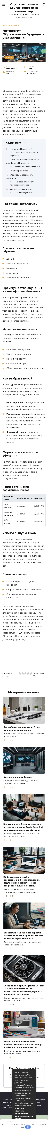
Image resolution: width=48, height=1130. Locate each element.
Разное (9, 57)
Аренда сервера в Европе (17, 777)
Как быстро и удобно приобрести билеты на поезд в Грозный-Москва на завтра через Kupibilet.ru (23, 936)
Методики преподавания (27, 167)
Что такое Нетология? (21, 149)
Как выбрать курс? (19, 171)
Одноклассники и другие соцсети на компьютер (24, 7)
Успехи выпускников (21, 189)
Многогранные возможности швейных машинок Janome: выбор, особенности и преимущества (22, 1044)
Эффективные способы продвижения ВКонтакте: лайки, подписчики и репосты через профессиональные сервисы (21, 881)
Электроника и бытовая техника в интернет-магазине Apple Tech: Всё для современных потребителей (23, 827)
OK (28, 1127)
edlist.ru (13, 121)
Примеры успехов (24, 193)
